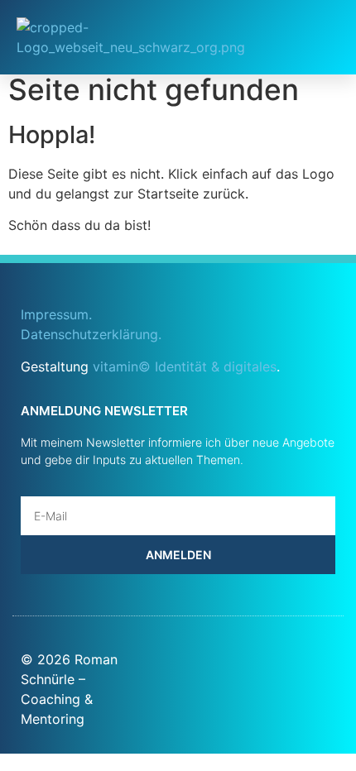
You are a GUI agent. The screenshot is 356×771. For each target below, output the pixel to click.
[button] (312, 37)
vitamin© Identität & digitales (185, 366)
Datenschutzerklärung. (91, 334)
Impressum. (56, 314)
